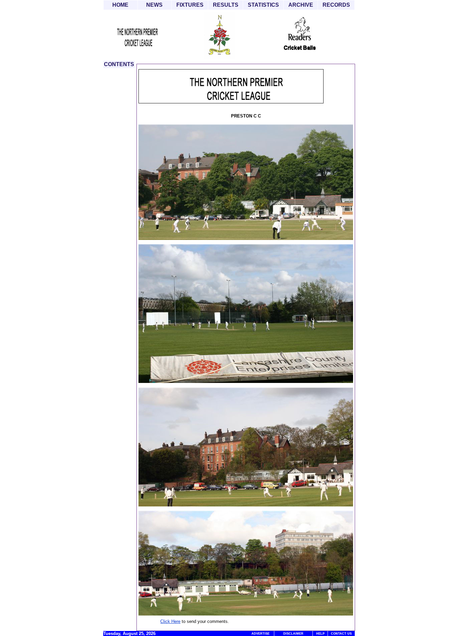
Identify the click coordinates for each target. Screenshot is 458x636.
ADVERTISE (260, 633)
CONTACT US (341, 633)
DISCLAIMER (293, 633)
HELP (320, 633)
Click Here (170, 621)
